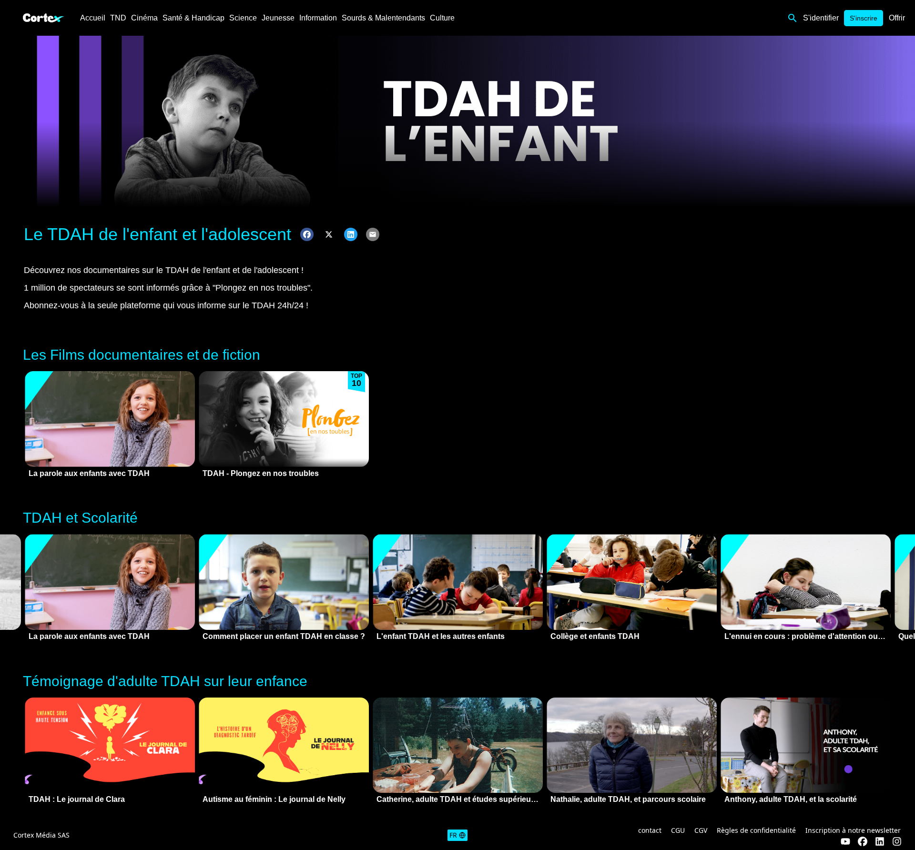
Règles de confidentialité (756, 830)
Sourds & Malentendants (383, 18)
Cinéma (144, 18)
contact (649, 830)
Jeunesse (278, 18)
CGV (700, 830)
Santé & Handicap (193, 18)
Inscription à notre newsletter (853, 830)
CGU (678, 830)
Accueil (92, 18)
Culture (442, 18)
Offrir (897, 18)
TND (118, 18)
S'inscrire (863, 18)
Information (318, 18)
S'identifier (821, 18)
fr (453, 835)
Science (243, 18)
